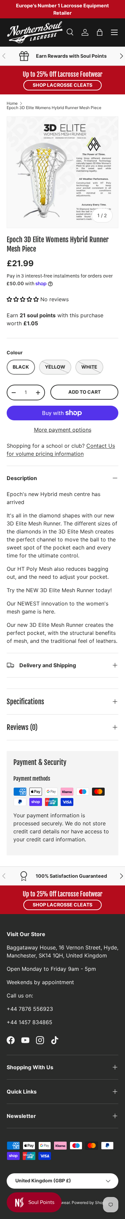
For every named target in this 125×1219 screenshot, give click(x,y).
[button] (99, 32)
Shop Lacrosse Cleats (62, 85)
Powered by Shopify (90, 1202)
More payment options (62, 429)
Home (12, 103)
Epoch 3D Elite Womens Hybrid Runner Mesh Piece (54, 108)
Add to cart (84, 392)
